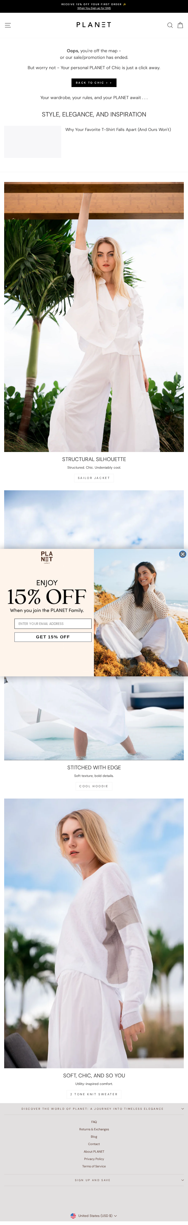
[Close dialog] (182, 554)
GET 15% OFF (53, 636)
